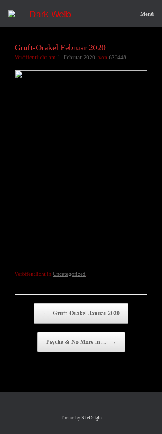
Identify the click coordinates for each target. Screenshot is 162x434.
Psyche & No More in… (81, 342)
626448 (117, 57)
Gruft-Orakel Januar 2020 (81, 313)
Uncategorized (69, 274)
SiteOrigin (91, 417)
